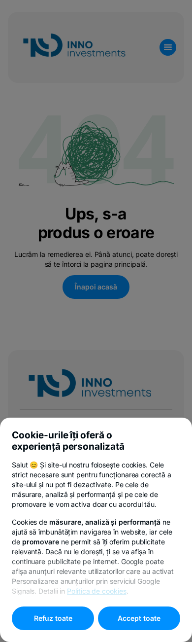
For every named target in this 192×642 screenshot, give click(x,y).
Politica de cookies (96, 591)
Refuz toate (53, 618)
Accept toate (139, 618)
